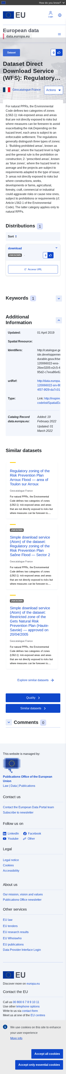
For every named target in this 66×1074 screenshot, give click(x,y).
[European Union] (31, 975)
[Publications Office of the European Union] (31, 764)
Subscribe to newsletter (18, 812)
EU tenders (10, 926)
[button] (52, 2)
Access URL (35, 269)
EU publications (13, 944)
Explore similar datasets (35, 680)
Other (31, 838)
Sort (11, 236)
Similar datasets (30, 708)
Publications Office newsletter (22, 899)
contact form (30, 1010)
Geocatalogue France (26, 89)
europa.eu (33, 983)
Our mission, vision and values (23, 894)
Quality (30, 697)
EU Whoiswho (12, 938)
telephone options (28, 1006)
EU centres (38, 1015)
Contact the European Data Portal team (28, 807)
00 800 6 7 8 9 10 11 (26, 1002)
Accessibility (11, 870)
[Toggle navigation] (59, 34)
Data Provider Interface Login (22, 949)
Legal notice (11, 860)
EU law (7, 919)
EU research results (16, 932)
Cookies (8, 865)
